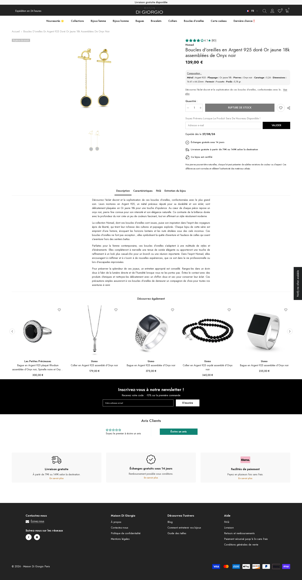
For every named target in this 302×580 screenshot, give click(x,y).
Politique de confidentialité (125, 533)
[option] (94, 78)
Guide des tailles (177, 533)
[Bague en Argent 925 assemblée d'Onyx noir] (151, 331)
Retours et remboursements (239, 533)
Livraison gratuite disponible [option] (151, 2)
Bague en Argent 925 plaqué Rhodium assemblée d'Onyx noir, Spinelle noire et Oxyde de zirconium (37, 368)
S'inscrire (187, 403)
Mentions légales (120, 539)
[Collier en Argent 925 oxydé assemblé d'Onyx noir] (208, 331)
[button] (12, 331)
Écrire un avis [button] (179, 431)
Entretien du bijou (175, 191)
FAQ (158, 191)
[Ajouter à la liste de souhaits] (281, 108)
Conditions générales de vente (241, 544)
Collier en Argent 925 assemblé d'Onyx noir (94, 365)
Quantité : (191, 101)
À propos (116, 522)
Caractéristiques (143, 191)
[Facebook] (29, 537)
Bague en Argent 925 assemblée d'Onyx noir (151, 365)
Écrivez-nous (37, 521)
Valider (276, 125)
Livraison (229, 527)
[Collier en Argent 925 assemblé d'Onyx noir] (94, 331)
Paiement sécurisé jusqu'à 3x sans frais (246, 539)
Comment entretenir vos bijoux (184, 527)
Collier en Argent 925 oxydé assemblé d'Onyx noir (207, 367)
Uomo (94, 361)
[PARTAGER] (287, 108)
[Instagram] (37, 537)
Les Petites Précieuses (37, 361)
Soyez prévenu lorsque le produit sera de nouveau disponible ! (222, 118)
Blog (170, 522)
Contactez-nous (119, 527)
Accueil (16, 31)
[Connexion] (272, 11)
